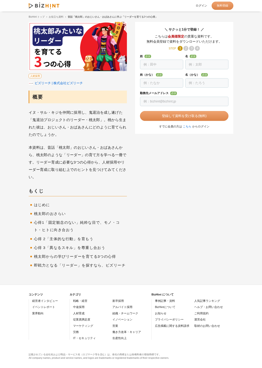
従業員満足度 (81, 319)
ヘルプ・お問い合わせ (208, 307)
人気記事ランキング (207, 300)
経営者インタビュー (45, 300)
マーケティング (83, 325)
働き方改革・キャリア (126, 332)
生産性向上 (119, 338)
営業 (115, 325)
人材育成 (79, 313)
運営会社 (200, 319)
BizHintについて (165, 307)
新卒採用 (118, 300)
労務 (76, 332)
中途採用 (79, 307)
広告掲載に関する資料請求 (172, 325)
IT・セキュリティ (84, 338)
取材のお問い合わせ (207, 325)
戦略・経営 (80, 300)
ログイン (201, 5)
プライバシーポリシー (169, 319)
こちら (187, 126)
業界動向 (38, 313)
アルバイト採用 (122, 307)
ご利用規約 (201, 313)
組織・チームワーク (125, 313)
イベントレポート (43, 307)
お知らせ (160, 313)
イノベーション (122, 319)
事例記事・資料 (165, 300)
